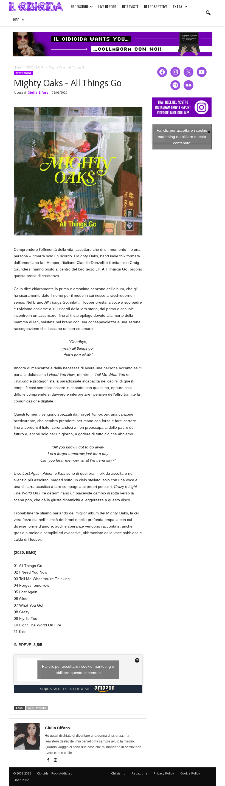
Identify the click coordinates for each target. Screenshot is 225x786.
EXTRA (177, 6)
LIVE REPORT (107, 6)
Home (17, 67)
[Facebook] (48, 760)
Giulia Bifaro (37, 92)
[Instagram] (55, 760)
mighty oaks (37, 708)
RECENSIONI (79, 6)
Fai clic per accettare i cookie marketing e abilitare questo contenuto (78, 669)
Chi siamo (118, 773)
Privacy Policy (164, 773)
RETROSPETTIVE (155, 6)
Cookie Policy (190, 773)
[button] (208, 13)
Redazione (139, 773)
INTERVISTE (130, 6)
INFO (16, 19)
